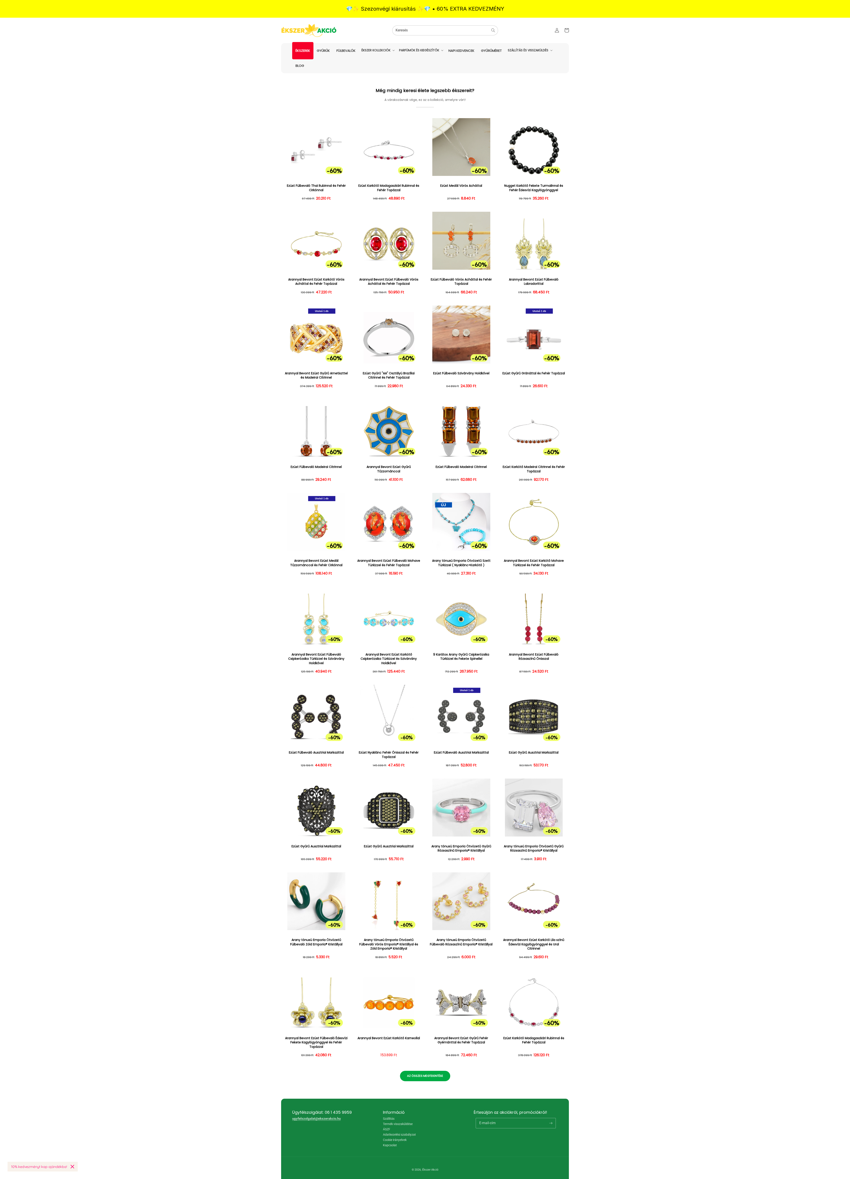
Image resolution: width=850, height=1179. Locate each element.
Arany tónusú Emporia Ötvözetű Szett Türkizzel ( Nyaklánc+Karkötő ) (461, 563)
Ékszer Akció (430, 1169)
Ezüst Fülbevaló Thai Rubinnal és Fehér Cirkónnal (316, 188)
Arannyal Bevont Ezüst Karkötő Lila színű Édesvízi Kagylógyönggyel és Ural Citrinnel (533, 944)
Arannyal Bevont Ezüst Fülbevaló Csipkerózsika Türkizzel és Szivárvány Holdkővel (316, 658)
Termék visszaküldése (398, 1124)
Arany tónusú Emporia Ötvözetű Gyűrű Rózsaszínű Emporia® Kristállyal (461, 848)
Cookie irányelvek (395, 1140)
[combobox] (445, 30)
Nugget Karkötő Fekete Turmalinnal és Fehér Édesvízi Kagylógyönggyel (533, 188)
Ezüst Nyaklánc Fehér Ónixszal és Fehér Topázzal (389, 754)
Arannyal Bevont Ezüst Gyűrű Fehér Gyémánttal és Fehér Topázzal (461, 1040)
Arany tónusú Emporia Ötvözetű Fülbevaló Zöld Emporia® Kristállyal (316, 942)
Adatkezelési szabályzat (399, 1134)
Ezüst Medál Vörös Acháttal (461, 186)
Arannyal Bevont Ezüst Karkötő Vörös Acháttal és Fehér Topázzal (316, 281)
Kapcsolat (390, 1145)
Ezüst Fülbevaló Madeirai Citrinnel (316, 467)
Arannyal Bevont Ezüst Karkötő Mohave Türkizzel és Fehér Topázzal (534, 563)
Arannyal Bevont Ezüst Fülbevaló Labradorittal (533, 281)
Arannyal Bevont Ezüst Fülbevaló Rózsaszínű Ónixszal (533, 656)
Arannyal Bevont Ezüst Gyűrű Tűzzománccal (389, 469)
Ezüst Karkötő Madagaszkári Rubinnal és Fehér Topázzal (388, 188)
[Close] (72, 1166)
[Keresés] (493, 30)
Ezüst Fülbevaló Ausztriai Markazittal (316, 752)
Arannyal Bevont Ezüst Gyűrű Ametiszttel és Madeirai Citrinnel (316, 375)
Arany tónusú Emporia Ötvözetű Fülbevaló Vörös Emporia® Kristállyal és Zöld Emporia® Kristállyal (388, 944)
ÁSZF (386, 1129)
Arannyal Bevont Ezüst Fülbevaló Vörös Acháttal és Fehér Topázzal (388, 281)
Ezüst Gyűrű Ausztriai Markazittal (533, 752)
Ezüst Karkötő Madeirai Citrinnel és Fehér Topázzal (534, 469)
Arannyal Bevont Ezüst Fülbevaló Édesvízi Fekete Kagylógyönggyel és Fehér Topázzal (316, 1042)
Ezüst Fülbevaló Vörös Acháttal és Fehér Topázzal (461, 281)
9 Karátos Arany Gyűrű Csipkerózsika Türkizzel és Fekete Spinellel (461, 656)
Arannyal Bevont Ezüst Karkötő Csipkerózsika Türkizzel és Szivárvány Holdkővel (389, 658)
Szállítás (388, 1118)
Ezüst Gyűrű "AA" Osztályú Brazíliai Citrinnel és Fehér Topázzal (389, 375)
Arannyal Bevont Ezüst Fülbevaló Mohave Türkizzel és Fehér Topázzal (388, 563)
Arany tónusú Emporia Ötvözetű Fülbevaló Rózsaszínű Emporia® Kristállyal (461, 942)
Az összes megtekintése (425, 1076)
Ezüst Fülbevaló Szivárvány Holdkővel (461, 373)
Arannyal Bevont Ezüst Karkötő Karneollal (388, 1038)
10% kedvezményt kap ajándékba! (39, 1166)
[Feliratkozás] (551, 1123)
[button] (377, 50)
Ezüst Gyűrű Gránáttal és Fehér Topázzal (533, 373)
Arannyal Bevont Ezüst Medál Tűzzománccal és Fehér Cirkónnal (316, 563)
